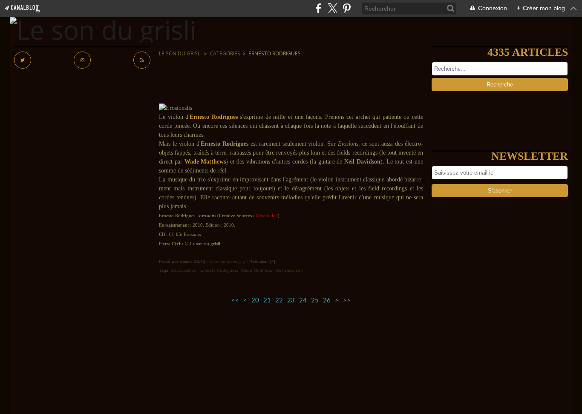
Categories (225, 53)
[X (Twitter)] (332, 8)
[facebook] (318, 8)
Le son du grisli (180, 53)
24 (303, 300)
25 (315, 300)
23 (291, 300)
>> (347, 300)
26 (327, 300)
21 (267, 300)
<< (235, 300)
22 (279, 300)
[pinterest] (346, 8)
